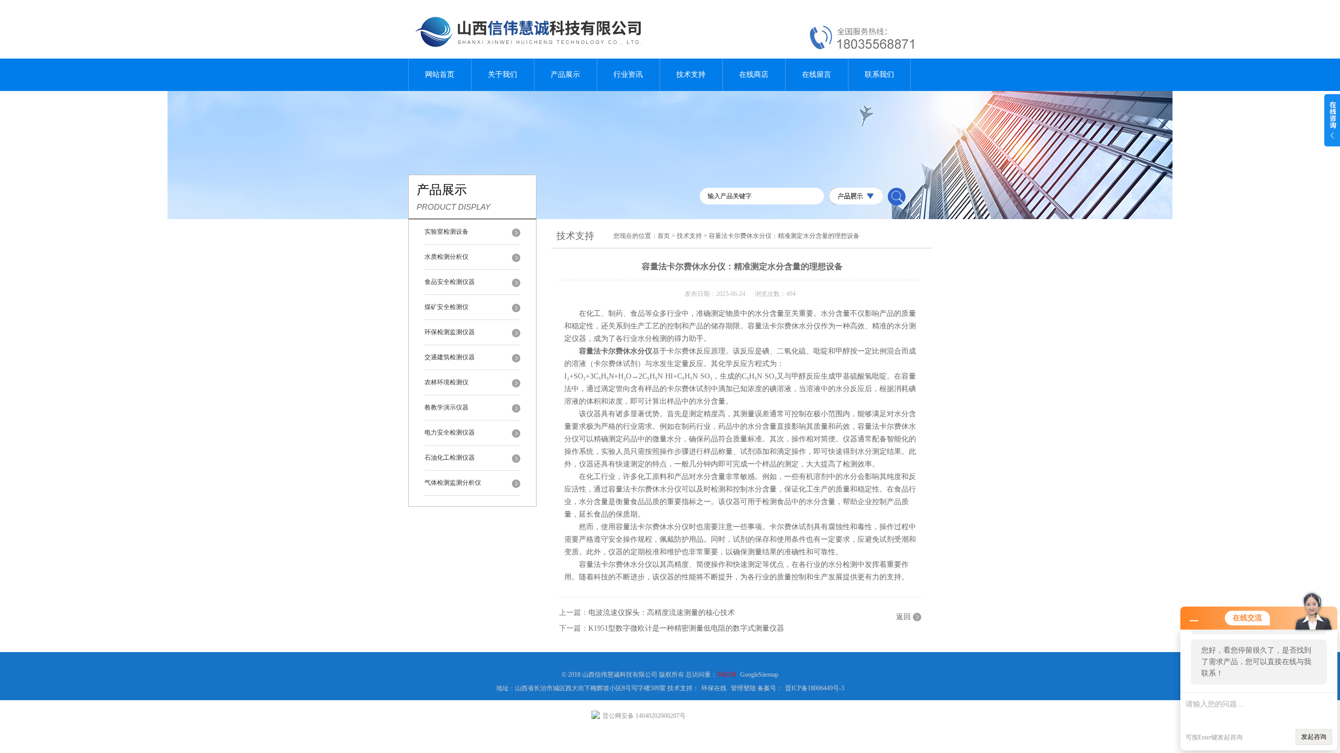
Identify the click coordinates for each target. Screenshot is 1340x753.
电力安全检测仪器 (450, 432)
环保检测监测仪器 (450, 332)
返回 (903, 617)
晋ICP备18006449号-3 (814, 688)
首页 (663, 235)
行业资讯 (628, 74)
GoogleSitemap (759, 674)
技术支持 (691, 74)
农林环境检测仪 (446, 382)
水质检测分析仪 (446, 256)
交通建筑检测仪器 (450, 357)
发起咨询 (1313, 736)
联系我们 (879, 74)
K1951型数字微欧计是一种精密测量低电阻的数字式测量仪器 (686, 628)
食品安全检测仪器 (450, 282)
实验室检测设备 (446, 231)
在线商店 (753, 74)
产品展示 (565, 74)
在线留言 (816, 74)
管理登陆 (743, 688)
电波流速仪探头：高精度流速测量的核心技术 (661, 613)
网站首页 (439, 74)
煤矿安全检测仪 (446, 307)
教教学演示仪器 (446, 407)
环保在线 (714, 688)
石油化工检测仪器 (450, 457)
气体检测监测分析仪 (453, 482)
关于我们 (502, 74)
